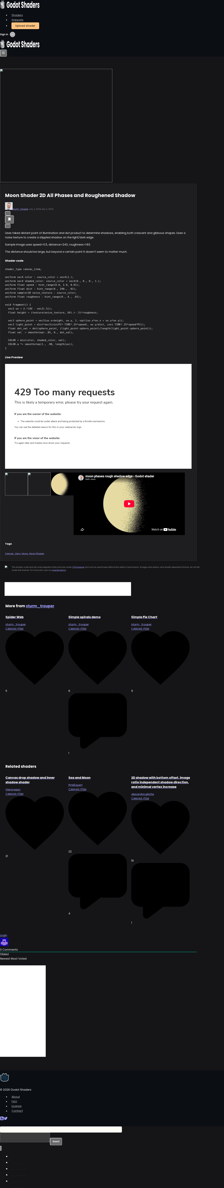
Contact (17, 1111)
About (16, 1097)
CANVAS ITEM (14, 629)
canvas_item (12, 553)
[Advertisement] (68, 589)
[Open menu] (3, 53)
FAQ (14, 1101)
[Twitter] (6, 1119)
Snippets (17, 20)
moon (25, 553)
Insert (56, 1141)
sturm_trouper (20, 209)
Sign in (4, 34)
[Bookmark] (9, 219)
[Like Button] (8, 213)
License (16, 1106)
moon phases (36, 553)
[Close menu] (1, 1148)
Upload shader (25, 26)
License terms (59, 570)
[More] (8, 226)
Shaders (17, 15)
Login (3, 935)
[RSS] (2, 1119)
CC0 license (78, 567)
